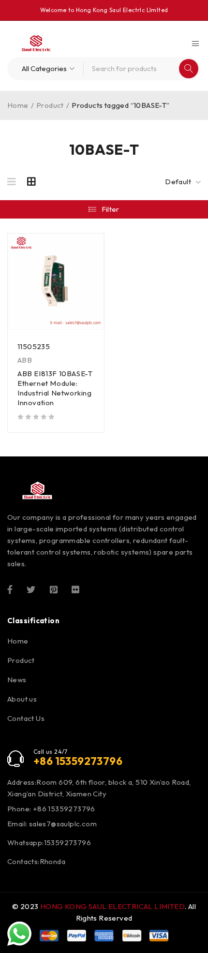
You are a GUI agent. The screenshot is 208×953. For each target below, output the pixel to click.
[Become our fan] (10, 589)
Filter (110, 209)
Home (18, 105)
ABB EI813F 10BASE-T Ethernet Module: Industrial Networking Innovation (54, 388)
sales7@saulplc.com (63, 823)
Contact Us (26, 718)
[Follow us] (31, 589)
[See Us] (54, 589)
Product (50, 105)
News (17, 679)
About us (22, 699)
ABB (24, 360)
